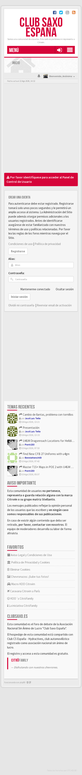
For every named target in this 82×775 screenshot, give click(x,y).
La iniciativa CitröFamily (22, 606)
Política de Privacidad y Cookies (30, 562)
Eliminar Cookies (20, 569)
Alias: (11, 259)
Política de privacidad (48, 244)
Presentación (30, 428)
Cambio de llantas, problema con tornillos (47, 414)
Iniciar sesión (19, 296)
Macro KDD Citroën (23, 584)
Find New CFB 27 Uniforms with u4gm (45, 454)
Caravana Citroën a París (25, 591)
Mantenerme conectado (35, 289)
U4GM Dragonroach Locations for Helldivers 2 (50, 441)
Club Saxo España (41, 28)
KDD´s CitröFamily (21, 598)
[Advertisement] (41, 129)
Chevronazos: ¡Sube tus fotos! (29, 577)
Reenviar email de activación (54, 305)
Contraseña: (16, 273)
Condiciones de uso (20, 244)
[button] (59, 50)
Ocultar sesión (65, 289)
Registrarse (18, 251)
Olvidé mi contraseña (21, 305)
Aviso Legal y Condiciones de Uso (31, 555)
